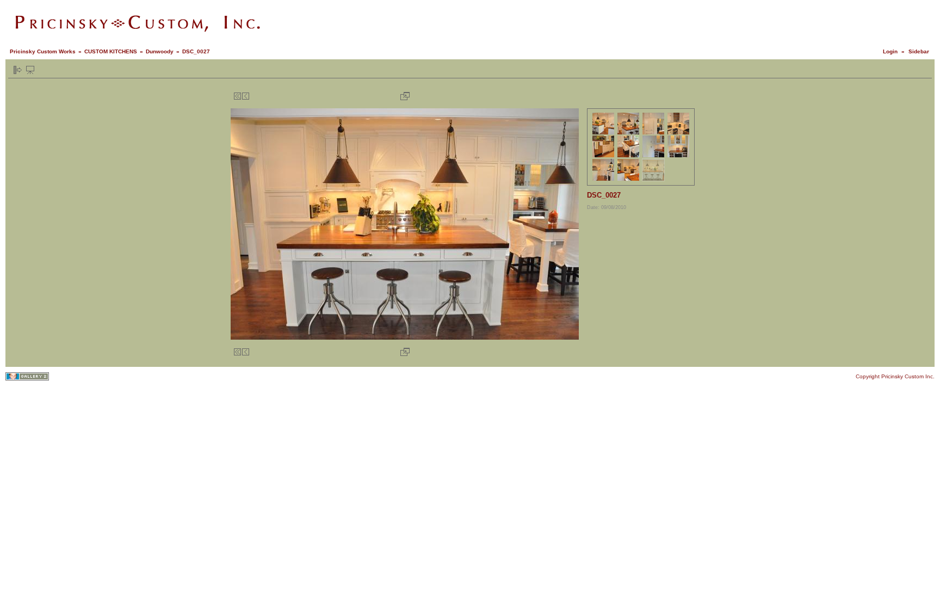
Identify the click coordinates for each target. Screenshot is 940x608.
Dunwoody (160, 51)
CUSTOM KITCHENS (110, 51)
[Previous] (246, 96)
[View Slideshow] (30, 70)
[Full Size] (405, 96)
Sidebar (918, 51)
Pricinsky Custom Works (43, 51)
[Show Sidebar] (18, 70)
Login (890, 51)
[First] (237, 96)
